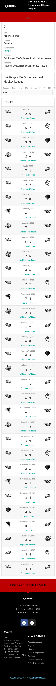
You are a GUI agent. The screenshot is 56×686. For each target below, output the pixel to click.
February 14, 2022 (28, 351)
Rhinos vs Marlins (28, 132)
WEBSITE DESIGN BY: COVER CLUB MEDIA (28, 678)
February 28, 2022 (28, 294)
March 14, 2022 (28, 251)
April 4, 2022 (28, 180)
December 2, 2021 (28, 450)
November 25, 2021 (28, 479)
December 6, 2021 (28, 436)
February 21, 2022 (28, 323)
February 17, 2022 (28, 337)
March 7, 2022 (28, 280)
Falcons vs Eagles (28, 530)
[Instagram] (32, 622)
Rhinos (7, 50)
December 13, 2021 (28, 408)
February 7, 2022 (28, 365)
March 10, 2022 (28, 266)
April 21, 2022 (28, 123)
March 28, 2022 (28, 209)
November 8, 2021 (28, 536)
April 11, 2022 (28, 152)
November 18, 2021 (28, 493)
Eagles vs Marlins (28, 559)
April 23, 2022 (28, 109)
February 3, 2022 (28, 379)
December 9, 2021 (28, 422)
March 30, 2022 (28, 195)
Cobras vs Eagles (28, 516)
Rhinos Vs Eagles (28, 118)
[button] (28, 17)
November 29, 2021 (28, 465)
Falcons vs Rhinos (28, 217)
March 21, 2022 (28, 237)
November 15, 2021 (28, 507)
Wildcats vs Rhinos (28, 161)
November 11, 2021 (28, 522)
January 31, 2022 (28, 394)
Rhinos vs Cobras (28, 146)
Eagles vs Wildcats (28, 545)
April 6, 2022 (28, 166)
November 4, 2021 (28, 550)
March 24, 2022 (28, 223)
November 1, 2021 (28, 564)
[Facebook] (24, 622)
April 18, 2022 (28, 138)
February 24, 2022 (28, 308)
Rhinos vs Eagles (28, 175)
